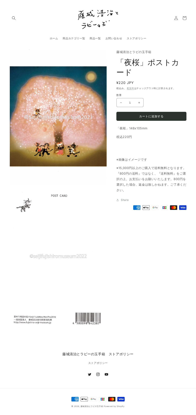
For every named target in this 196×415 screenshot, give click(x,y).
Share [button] (125, 199)
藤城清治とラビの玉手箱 (92, 406)
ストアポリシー (98, 362)
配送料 (130, 88)
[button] (14, 18)
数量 (119, 95)
